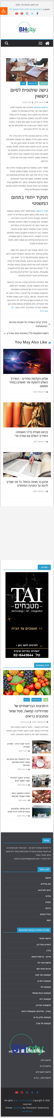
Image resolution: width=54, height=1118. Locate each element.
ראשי (49, 920)
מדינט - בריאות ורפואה (41, 956)
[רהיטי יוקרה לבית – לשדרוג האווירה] (41, 747)
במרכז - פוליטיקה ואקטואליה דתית (36, 1011)
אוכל (45, 700)
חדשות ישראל (45, 938)
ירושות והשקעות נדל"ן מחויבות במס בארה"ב (28, 333)
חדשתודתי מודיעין (43, 1005)
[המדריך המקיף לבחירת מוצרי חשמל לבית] (41, 781)
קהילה (23, 83)
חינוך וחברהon (44, 890)
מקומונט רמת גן (44, 981)
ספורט (48, 902)
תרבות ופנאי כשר (43, 968)
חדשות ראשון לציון (43, 1072)
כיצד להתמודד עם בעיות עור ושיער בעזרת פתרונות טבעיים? (18, 762)
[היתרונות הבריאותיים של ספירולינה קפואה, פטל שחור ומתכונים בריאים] (27, 682)
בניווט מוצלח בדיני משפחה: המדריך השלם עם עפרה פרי (31, 434)
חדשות (48, 877)
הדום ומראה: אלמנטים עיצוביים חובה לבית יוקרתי (18, 810)
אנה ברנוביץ (27, 102)
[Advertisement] (27, 533)
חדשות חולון (46, 1060)
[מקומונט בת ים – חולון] (47, 43)
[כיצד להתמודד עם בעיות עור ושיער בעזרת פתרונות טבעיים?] (41, 764)
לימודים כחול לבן (44, 944)
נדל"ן (49, 950)
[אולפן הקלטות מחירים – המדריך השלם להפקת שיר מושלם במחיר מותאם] (27, 350)
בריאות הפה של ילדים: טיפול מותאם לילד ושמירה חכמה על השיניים (25, 11)
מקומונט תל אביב (43, 1023)
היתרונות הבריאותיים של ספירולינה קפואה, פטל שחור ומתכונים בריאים (28, 710)
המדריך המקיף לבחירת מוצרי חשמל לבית (20, 779)
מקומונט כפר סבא (43, 975)
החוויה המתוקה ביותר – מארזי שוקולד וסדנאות (20, 795)
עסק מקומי (43, 83)
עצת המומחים (33, 83)
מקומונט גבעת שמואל (41, 993)
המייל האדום (45, 914)
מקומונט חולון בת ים (42, 1017)
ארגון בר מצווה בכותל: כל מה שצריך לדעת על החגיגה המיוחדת (27, 483)
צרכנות (27, 700)
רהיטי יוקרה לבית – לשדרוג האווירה (18, 745)
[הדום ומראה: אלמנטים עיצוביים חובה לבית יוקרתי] (41, 812)
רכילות (48, 908)
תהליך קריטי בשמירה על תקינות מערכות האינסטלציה (28, 324)
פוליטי (48, 896)
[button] (3, 11)
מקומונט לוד (45, 987)
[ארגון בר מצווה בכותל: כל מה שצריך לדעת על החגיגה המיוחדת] (27, 454)
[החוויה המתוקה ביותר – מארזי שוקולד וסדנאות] (41, 797)
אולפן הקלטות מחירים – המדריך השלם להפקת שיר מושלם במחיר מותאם (28, 382)
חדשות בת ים (45, 1066)
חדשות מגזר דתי (44, 962)
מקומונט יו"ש (45, 999)
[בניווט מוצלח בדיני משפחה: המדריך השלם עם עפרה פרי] (27, 404)
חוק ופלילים (46, 884)
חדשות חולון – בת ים (42, 1077)
